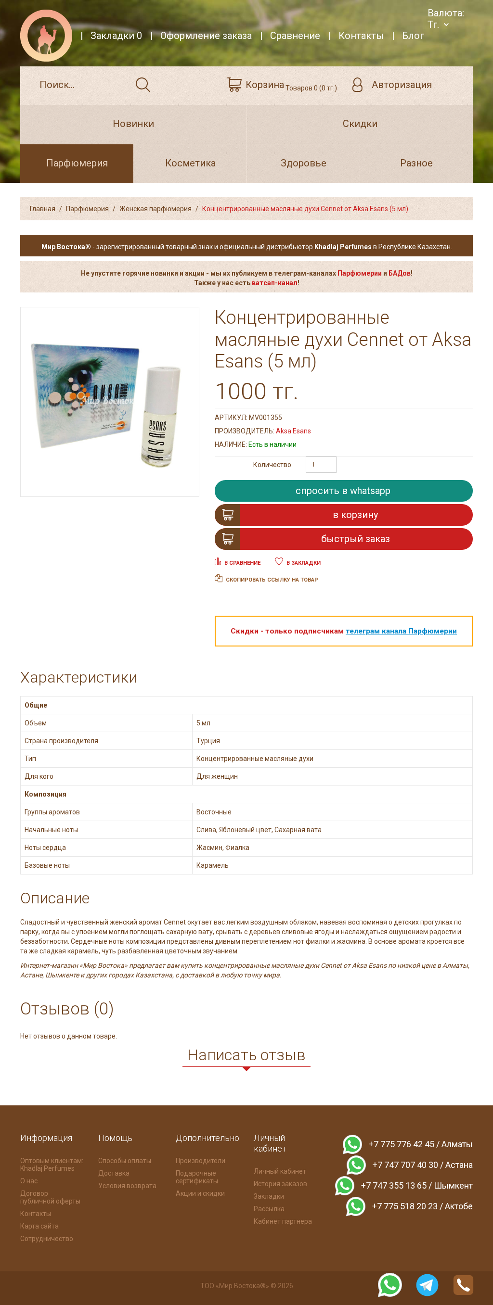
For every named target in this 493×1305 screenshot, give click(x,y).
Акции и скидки (200, 1193)
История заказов (280, 1184)
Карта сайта (39, 1226)
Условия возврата (127, 1186)
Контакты (35, 1213)
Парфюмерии (359, 273)
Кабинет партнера (283, 1221)
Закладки (269, 1196)
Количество (272, 465)
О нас (29, 1181)
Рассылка (269, 1209)
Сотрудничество (46, 1238)
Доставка (114, 1173)
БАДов (400, 273)
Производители (200, 1161)
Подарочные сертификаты (197, 1177)
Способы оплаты (124, 1161)
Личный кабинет (280, 1171)
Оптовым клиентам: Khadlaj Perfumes (51, 1164)
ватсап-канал (275, 283)
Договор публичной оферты (50, 1197)
